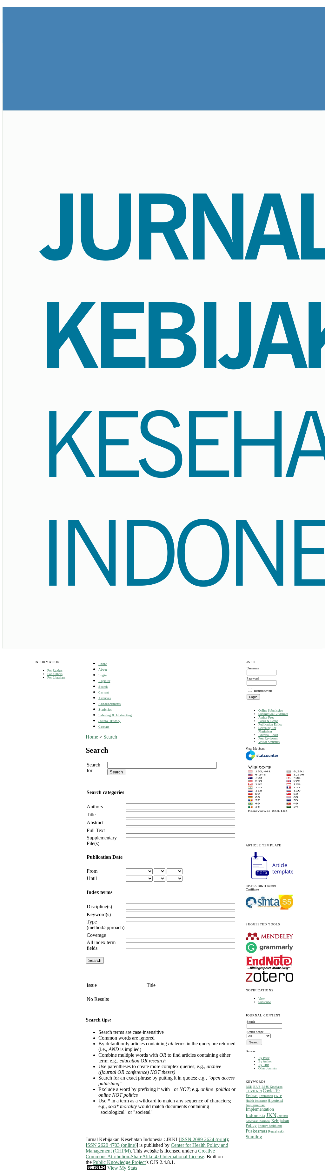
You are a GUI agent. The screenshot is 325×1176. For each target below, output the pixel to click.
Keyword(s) (99, 914)
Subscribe (264, 1002)
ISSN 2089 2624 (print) (204, 1139)
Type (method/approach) (105, 924)
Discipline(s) (99, 906)
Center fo (180, 1145)
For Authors (55, 674)
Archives (104, 698)
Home (102, 664)
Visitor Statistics (269, 742)
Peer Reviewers (268, 738)
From (92, 871)
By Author (265, 1061)
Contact (103, 726)
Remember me (263, 691)
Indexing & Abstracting (115, 715)
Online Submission (270, 710)
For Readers (55, 670)
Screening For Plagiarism (267, 729)
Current (103, 692)
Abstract (95, 822)
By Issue (263, 1058)
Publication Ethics (270, 724)
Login (102, 675)
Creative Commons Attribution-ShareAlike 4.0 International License (150, 1153)
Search (103, 686)
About (102, 669)
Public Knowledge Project (119, 1162)
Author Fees (266, 717)
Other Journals (267, 1068)
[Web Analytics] (96, 1168)
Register (104, 681)
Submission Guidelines (273, 714)
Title (91, 814)
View (261, 998)
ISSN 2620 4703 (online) (111, 1145)
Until (92, 878)
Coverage (96, 935)
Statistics (105, 709)
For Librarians (56, 677)
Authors (95, 806)
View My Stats (122, 1168)
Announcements (109, 704)
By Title (263, 1065)
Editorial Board (268, 735)
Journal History (109, 721)
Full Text (96, 830)
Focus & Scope (268, 721)
